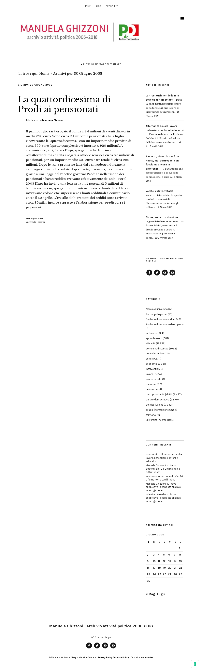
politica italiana (154, 404)
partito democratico (157, 399)
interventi (151, 368)
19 (164, 567)
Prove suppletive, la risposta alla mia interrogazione (163, 487)
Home (87, 6)
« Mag (150, 594)
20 (169, 567)
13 (169, 561)
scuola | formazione (157, 409)
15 (180, 561)
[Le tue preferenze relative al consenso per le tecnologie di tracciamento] (195, 664)
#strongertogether (156, 314)
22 (180, 567)
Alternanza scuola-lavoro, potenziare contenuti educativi (164, 458)
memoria (151, 384)
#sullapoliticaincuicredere (160, 319)
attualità (150, 343)
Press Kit (112, 6)
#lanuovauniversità (157, 309)
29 (180, 574)
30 (149, 580)
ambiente (151, 333)
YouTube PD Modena (172, 275)
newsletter (152, 389)
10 (154, 561)
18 (159, 567)
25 (159, 574)
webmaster (147, 657)
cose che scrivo (155, 353)
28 (175, 574)
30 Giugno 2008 (34, 218)
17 (154, 567)
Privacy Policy (105, 657)
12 (164, 561)
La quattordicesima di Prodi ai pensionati (64, 104)
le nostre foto (154, 379)
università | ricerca (35, 222)
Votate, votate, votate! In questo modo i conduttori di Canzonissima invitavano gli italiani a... (164, 199)
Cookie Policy (121, 657)
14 (175, 561)
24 (154, 574)
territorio (151, 414)
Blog (98, 6)
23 (148, 574)
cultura (150, 358)
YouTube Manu (165, 275)
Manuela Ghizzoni (53, 120)
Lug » (161, 594)
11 (159, 561)
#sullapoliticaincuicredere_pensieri (166, 324)
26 (164, 574)
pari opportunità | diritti (159, 394)
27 (169, 574)
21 (175, 567)
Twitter (157, 275)
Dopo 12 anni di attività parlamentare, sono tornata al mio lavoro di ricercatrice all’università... (164, 103)
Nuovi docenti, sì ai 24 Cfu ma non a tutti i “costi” (163, 469)
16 (148, 567)
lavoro (149, 374)
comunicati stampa (157, 348)
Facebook (149, 275)
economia (151, 363)
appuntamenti (154, 338)
